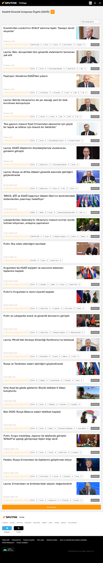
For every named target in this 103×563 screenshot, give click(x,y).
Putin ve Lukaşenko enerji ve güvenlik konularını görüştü (36, 315)
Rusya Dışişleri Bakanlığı (55, 68)
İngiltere (79, 44)
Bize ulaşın (40, 540)
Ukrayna (42, 116)
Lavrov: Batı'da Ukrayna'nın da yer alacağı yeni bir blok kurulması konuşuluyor (35, 101)
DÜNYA (33, 68)
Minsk (74, 356)
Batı (82, 68)
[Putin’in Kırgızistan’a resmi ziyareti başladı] (88, 296)
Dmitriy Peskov (68, 44)
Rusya (46, 44)
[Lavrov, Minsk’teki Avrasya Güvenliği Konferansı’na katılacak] (88, 344)
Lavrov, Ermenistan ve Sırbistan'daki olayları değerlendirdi (37, 483)
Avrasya (52, 116)
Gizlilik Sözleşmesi (8, 543)
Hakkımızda (5, 540)
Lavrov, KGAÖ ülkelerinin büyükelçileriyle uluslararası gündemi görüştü (34, 149)
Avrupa (47, 236)
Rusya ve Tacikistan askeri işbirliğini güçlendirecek (33, 363)
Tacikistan (68, 380)
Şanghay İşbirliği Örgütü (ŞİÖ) (66, 212)
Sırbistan (76, 500)
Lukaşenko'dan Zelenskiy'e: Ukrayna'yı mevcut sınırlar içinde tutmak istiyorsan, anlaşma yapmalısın (39, 221)
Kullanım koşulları (29, 540)
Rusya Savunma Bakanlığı (65, 428)
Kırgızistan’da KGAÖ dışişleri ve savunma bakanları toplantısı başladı (33, 269)
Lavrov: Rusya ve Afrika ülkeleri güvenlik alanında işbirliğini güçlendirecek (38, 173)
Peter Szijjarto (44, 356)
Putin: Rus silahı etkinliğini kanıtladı (24, 243)
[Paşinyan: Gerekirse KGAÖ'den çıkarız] (88, 80)
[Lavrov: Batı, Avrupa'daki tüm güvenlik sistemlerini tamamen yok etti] (88, 56)
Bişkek (53, 284)
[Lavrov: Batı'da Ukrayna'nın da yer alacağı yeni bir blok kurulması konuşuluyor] (88, 104)
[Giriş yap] (95, 3)
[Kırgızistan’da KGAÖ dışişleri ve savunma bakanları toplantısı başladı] (88, 272)
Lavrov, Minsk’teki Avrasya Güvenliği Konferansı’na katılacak (38, 339)
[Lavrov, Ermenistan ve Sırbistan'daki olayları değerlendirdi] (88, 488)
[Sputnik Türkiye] (10, 5)
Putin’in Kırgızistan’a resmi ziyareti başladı (28, 291)
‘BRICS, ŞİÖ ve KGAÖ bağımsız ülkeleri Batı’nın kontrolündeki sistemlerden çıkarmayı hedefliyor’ (39, 197)
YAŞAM (44, 523)
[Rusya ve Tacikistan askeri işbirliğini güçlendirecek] (88, 368)
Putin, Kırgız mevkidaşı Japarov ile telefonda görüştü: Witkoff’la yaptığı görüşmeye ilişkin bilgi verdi (34, 437)
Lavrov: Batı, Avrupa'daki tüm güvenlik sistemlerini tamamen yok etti (39, 53)
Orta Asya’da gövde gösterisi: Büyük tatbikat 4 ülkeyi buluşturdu (34, 389)
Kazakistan (52, 404)
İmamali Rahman (55, 380)
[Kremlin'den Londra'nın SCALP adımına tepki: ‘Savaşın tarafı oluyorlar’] (88, 32)
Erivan (67, 92)
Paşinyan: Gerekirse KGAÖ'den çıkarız (25, 76)
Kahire (72, 188)
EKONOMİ (28, 523)
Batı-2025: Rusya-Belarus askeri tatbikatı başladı (32, 411)
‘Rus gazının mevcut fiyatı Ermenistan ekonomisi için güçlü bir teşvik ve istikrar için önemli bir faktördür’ (38, 125)
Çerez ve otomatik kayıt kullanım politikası (73, 540)
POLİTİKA (20, 523)
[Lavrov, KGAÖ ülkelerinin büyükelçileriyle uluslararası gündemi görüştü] (88, 152)
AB (83, 92)
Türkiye (5, 523)
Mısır (63, 188)
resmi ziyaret (68, 308)
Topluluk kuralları (52, 540)
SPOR (50, 523)
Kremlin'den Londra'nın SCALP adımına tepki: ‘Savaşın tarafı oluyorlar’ (38, 29)
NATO (69, 116)
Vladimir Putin (55, 260)
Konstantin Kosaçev (74, 140)
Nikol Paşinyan (44, 92)
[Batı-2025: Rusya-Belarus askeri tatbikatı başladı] (88, 416)
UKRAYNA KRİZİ (35, 44)
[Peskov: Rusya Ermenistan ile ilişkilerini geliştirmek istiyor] (88, 464)
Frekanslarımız (16, 540)
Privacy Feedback (22, 543)
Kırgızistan (43, 284)
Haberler (42, 380)
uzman (51, 212)
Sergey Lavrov (71, 68)
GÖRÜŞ (33, 212)
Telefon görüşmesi (76, 332)
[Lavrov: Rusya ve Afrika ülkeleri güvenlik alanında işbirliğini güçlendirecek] (88, 176)
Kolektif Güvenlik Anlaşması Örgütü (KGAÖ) (25, 11)
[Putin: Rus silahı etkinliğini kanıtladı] (88, 248)
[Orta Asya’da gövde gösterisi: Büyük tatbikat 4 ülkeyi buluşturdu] (88, 392)
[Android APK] (8, 550)
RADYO (63, 523)
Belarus (83, 236)
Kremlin (56, 44)
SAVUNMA (33, 260)
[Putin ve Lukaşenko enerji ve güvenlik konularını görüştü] (88, 320)
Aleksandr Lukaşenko (60, 236)
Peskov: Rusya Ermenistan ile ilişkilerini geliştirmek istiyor (37, 459)
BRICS (41, 212)
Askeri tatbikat (82, 428)
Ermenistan (57, 92)
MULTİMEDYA (72, 523)
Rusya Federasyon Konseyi (56, 140)
